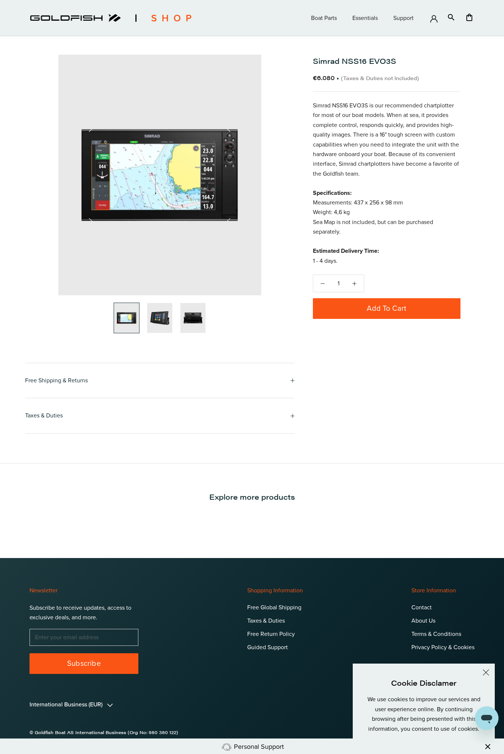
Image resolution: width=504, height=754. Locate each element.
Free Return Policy (271, 634)
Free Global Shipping (274, 607)
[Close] (486, 672)
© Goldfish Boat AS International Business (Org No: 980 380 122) (104, 732)
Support (403, 18)
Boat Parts (324, 18)
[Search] (451, 18)
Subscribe (84, 663)
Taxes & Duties (44, 415)
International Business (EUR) (67, 704)
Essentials (365, 18)
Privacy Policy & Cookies (442, 647)
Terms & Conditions (436, 634)
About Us (423, 620)
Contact (421, 607)
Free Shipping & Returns (56, 380)
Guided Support (267, 647)
